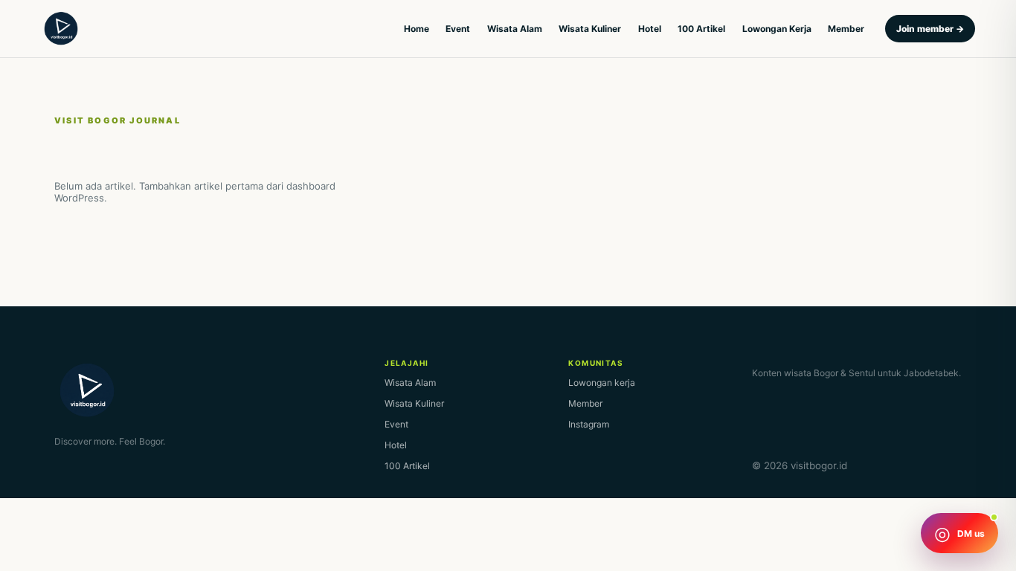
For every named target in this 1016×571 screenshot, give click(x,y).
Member (846, 28)
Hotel (649, 28)
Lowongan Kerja (776, 28)
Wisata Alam (514, 28)
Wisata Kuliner (590, 28)
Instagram (588, 424)
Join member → (930, 28)
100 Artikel (701, 28)
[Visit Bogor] (61, 29)
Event (458, 28)
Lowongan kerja (601, 382)
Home (416, 28)
